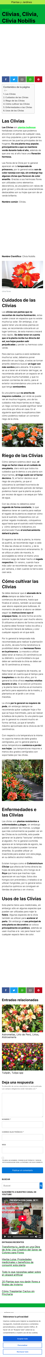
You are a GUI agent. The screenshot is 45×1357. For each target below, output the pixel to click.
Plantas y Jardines (21, 2)
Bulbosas (6, 9)
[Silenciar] (36, 1236)
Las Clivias (10, 94)
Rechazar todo (22, 1352)
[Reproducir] (5, 1236)
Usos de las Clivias (14, 110)
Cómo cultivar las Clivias (18, 104)
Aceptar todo (22, 1339)
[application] (22, 1218)
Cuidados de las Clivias (16, 97)
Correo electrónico (13, 1132)
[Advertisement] (22, 50)
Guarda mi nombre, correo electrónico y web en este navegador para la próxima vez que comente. (22, 1161)
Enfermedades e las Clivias (19, 107)
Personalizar (22, 1345)
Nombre (6, 1119)
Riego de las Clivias (15, 100)
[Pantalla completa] (40, 1236)
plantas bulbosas (27, 127)
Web (4, 1145)
